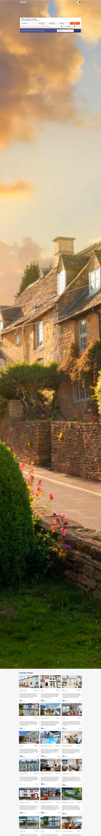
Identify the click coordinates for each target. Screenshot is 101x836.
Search (74, 23)
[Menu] (79, 2)
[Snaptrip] (23, 2)
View (37, 700)
